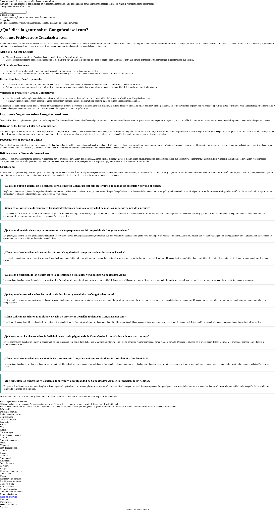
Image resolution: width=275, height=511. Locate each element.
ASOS (25, 396)
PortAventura (6, 396)
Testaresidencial (57, 396)
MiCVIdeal (42, 396)
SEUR (17, 396)
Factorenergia (111, 396)
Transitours (82, 396)
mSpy (32, 396)
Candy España (96, 396)
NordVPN (70, 396)
